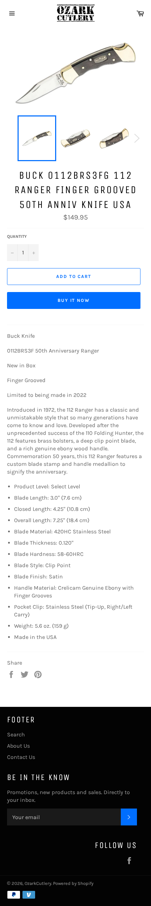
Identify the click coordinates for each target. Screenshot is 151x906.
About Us (18, 745)
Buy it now (74, 300)
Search (16, 734)
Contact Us (21, 757)
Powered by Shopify (73, 883)
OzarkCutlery (38, 883)
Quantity (17, 236)
